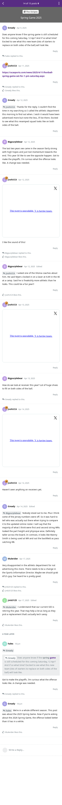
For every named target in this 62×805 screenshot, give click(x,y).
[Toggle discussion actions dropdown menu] (59, 3)
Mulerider (11, 607)
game (53, 657)
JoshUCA (10, 107)
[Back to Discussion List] (3, 3)
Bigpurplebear (13, 513)
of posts (30, 3)
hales (8, 710)
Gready (9, 650)
